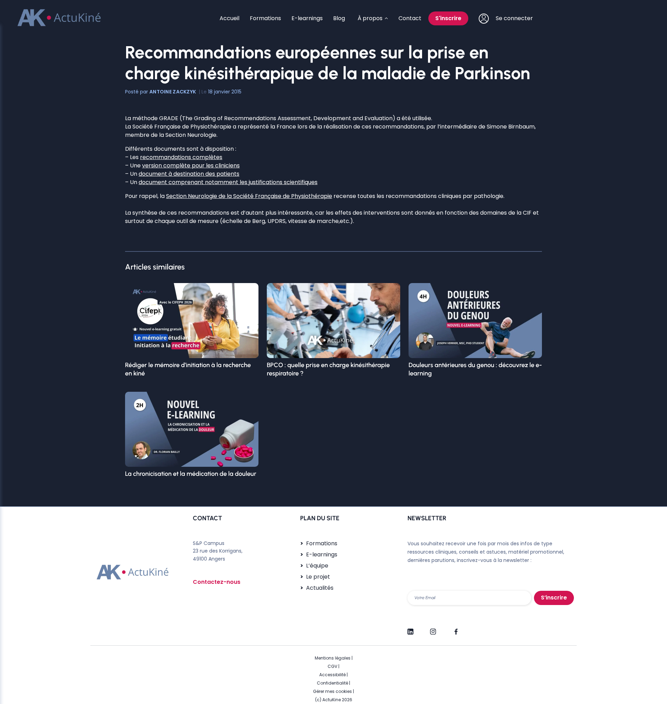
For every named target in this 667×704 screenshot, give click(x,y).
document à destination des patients (189, 174)
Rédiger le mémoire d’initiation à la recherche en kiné (188, 369)
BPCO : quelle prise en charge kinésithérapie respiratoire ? (328, 369)
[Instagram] (433, 628)
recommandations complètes (181, 157)
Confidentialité (332, 683)
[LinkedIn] (410, 628)
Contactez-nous (216, 582)
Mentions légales (333, 658)
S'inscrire (448, 18)
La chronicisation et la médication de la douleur (190, 474)
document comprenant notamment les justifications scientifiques (228, 182)
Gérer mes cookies (332, 691)
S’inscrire (554, 598)
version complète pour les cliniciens (191, 165)
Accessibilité (332, 675)
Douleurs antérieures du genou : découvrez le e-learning (475, 369)
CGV (332, 666)
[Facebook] (456, 628)
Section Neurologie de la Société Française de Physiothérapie (249, 196)
